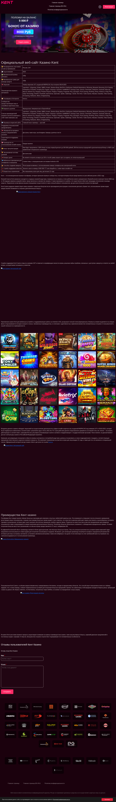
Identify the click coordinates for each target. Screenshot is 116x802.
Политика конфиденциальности (58, 9)
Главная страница (57, 2)
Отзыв (3, 664)
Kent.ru (50, 442)
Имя (2, 655)
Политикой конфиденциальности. (61, 799)
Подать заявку (23, 42)
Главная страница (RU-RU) (57, 6)
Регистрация (109, 7)
